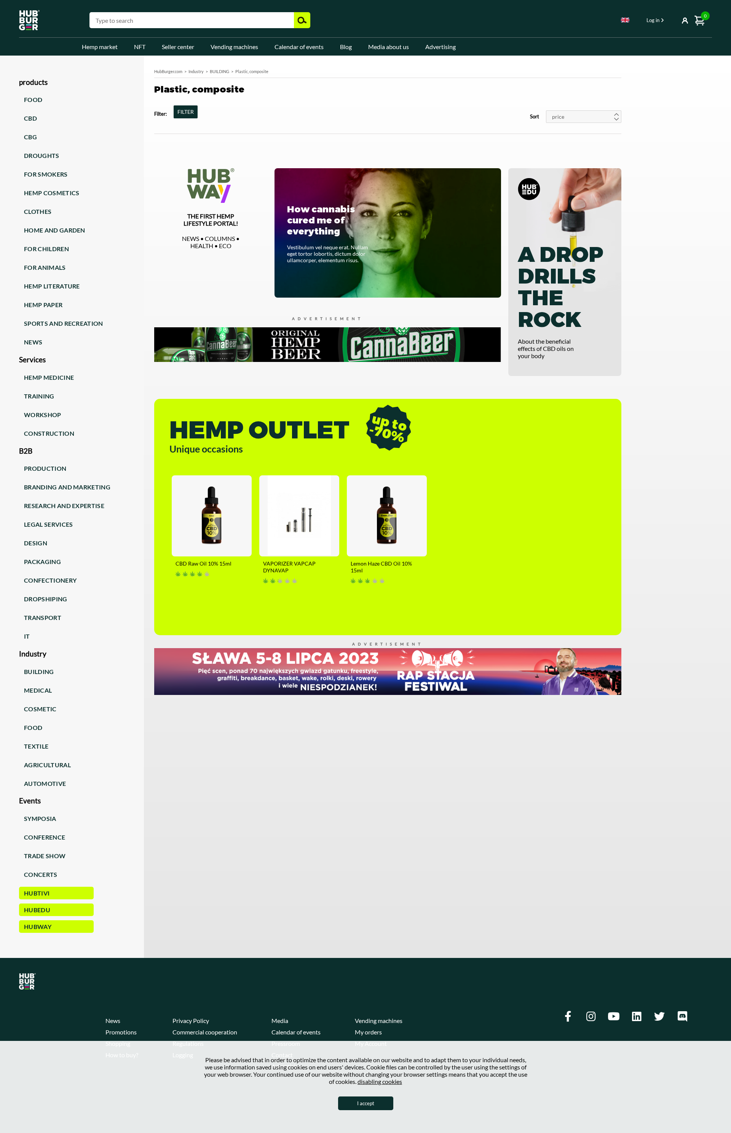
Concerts (40, 874)
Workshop (42, 414)
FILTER (185, 111)
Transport (42, 617)
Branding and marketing (67, 487)
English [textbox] (625, 20)
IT (27, 636)
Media (279, 1020)
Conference (44, 837)
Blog (346, 46)
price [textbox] (558, 116)
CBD (30, 118)
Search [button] (302, 20)
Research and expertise (64, 505)
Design (35, 543)
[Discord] (682, 1016)
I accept (365, 1103)
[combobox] (625, 21)
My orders (368, 1032)
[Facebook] (568, 1016)
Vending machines (234, 46)
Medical (38, 690)
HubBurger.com (168, 71)
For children (46, 248)
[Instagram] (591, 1016)
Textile (36, 746)
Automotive (45, 783)
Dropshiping (45, 598)
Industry (196, 71)
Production (45, 468)
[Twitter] (659, 1016)
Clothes (37, 211)
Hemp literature (52, 286)
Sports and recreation (63, 323)
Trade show (44, 855)
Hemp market (100, 46)
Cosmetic (40, 708)
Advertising (440, 46)
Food (33, 99)
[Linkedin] (636, 1016)
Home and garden (54, 230)
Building (39, 671)
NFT (139, 46)
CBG (30, 136)
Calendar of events (299, 46)
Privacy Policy (190, 1020)
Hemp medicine (49, 377)
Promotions (121, 1032)
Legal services (48, 524)
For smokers (46, 174)
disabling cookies (380, 1081)
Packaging (42, 561)
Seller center (178, 46)
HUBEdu (37, 909)
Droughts (41, 155)
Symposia (40, 818)
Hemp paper (43, 304)
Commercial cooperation (204, 1032)
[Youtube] (613, 1016)
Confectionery (50, 580)
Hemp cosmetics (51, 192)
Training (39, 396)
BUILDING (219, 71)
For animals (45, 267)
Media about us (388, 46)
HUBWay (37, 926)
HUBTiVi (36, 893)
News (33, 342)
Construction (49, 433)
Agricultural (47, 764)
